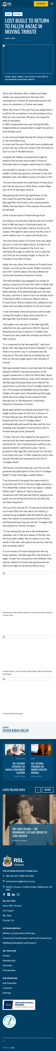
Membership (9, 960)
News (8, 14)
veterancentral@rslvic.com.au (20, 881)
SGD (13, 1048)
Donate (41, 3)
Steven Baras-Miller (16, 730)
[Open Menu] (53, 4)
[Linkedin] (13, 894)
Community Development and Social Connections (27, 938)
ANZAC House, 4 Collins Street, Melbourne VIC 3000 (29, 888)
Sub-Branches (9, 983)
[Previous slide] (31, 790)
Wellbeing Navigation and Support (19, 943)
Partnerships (9, 970)
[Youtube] (18, 894)
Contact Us (8, 920)
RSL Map (7, 915)
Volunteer (7, 965)
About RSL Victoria (12, 905)
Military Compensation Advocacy (19, 933)
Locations (7, 988)
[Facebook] (4, 894)
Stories (17, 14)
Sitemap (7, 993)
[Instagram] (8, 894)
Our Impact (8, 910)
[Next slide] (38, 790)
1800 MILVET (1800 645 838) (20, 876)
